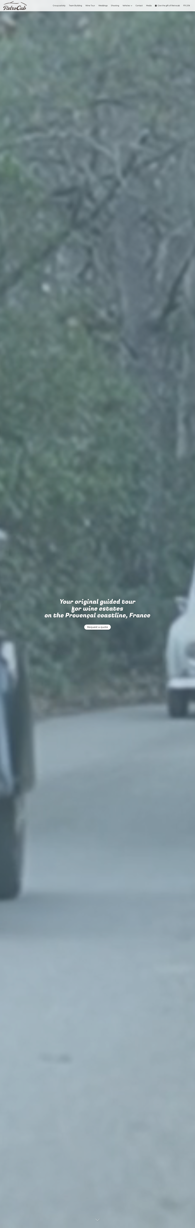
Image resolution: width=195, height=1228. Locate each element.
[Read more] (97, 1219)
